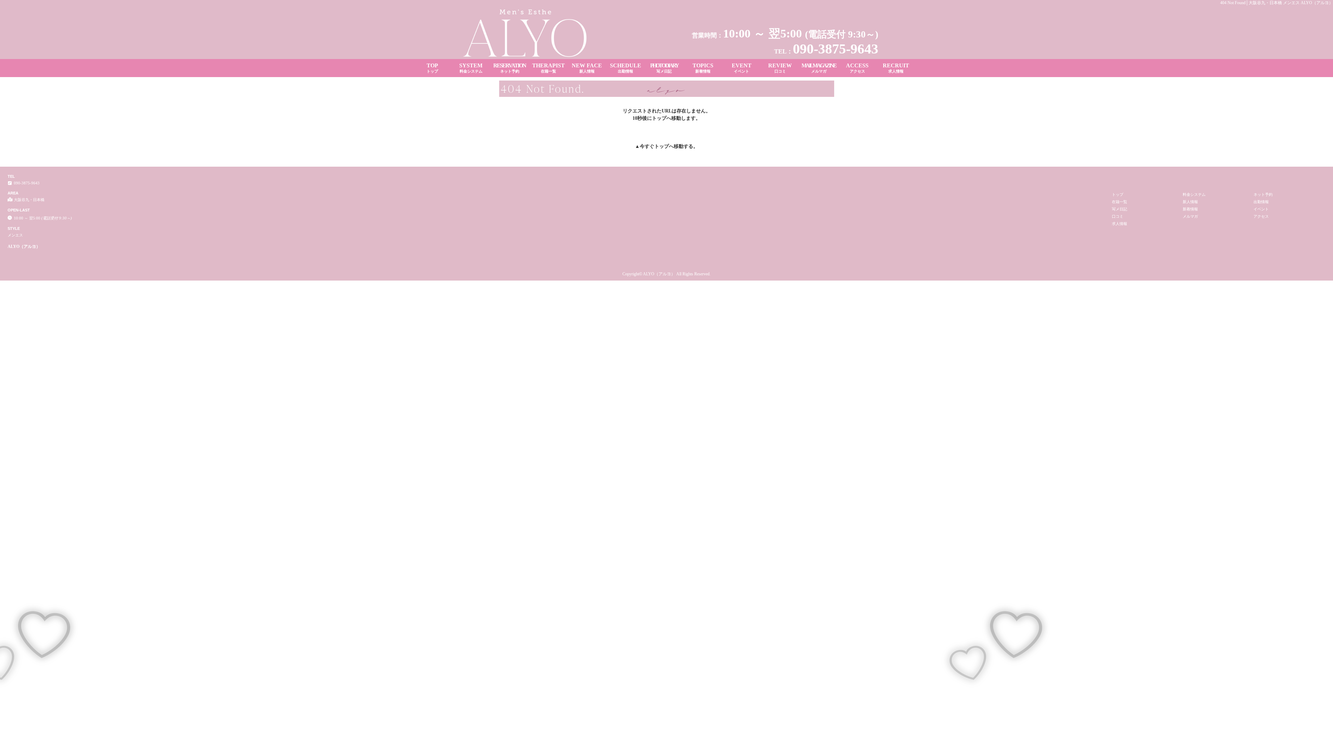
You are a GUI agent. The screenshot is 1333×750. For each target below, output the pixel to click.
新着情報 (1190, 209)
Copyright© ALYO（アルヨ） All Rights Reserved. (666, 274)
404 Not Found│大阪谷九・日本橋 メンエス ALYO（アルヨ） (1276, 2)
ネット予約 (1263, 194)
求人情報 (1119, 224)
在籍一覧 (1119, 202)
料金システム (1194, 194)
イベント (1261, 209)
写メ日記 (1119, 209)
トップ (661, 146)
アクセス (1261, 216)
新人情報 (1190, 202)
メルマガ (1190, 216)
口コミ (1117, 216)
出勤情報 (1261, 202)
